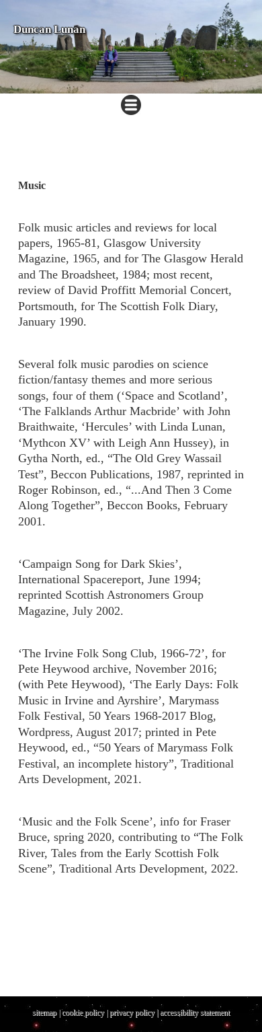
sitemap (44, 1012)
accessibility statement (195, 1012)
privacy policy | (135, 1012)
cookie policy (83, 1012)
